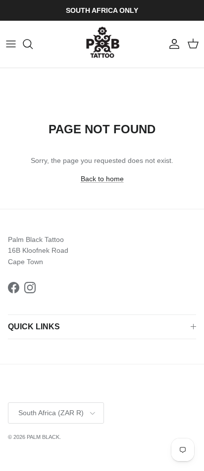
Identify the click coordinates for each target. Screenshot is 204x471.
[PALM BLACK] (102, 44)
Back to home (102, 179)
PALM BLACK (43, 437)
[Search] (33, 44)
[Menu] (11, 44)
